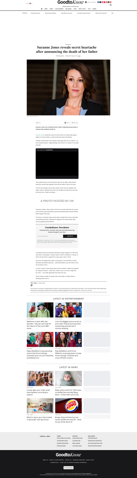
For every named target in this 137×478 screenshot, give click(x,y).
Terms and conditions (79, 460)
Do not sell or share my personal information (73, 462)
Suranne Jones (40, 135)
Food (75, 8)
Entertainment (68, 44)
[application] (57, 164)
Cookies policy (54, 462)
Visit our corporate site (86, 473)
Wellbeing (68, 8)
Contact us (68, 460)
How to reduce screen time (63, 438)
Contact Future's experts (56, 460)
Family (51, 8)
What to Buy (82, 8)
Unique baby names (35, 13)
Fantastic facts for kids (62, 443)
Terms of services (54, 240)
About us (45, 460)
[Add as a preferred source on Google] (68, 467)
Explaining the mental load (95, 440)
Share (39, 122)
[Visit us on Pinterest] (104, 2)
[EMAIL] (32, 285)
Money (94, 8)
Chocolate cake (76, 440)
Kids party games (61, 445)
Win (112, 13)
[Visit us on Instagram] (102, 2)
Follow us (68, 122)
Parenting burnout (92, 438)
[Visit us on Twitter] (100, 2)
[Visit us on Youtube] (110, 2)
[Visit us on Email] (108, 2)
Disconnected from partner (94, 445)
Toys (89, 8)
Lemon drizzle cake (77, 438)
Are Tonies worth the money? (83, 13)
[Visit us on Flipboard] (106, 2)
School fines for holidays (50, 13)
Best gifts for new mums (66, 13)
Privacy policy (90, 460)
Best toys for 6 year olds (101, 13)
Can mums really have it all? (95, 443)
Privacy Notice (40, 241)
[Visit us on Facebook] (98, 2)
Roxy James (61, 56)
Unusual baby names (62, 440)
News (46, 8)
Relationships (59, 8)
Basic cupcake (76, 443)
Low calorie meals (77, 445)
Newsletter (75, 122)
